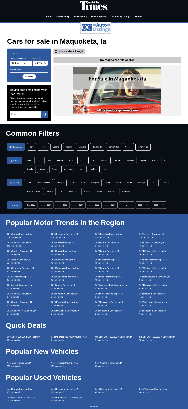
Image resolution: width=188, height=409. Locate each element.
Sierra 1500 (73, 191)
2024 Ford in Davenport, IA (19, 261)
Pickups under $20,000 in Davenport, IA (157, 338)
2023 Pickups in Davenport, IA (153, 269)
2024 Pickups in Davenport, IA (153, 252)
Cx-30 (154, 183)
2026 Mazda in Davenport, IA (108, 235)
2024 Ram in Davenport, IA (19, 295)
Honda (155, 160)
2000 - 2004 (110, 205)
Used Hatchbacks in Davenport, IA (66, 399)
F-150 (72, 183)
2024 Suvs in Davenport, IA (107, 261)
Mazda (60, 160)
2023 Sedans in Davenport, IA (64, 295)
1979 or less (126, 205)
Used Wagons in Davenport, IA (153, 390)
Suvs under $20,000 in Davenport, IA (23, 338)
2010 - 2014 (78, 205)
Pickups (43, 147)
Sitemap (94, 406)
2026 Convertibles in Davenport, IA (111, 286)
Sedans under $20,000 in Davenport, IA (69, 338)
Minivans (82, 147)
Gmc (93, 160)
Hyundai (30, 169)
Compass (95, 183)
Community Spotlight (121, 16)
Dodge (103, 160)
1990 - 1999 (159, 205)
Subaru (54, 169)
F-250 (99, 191)
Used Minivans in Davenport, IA (21, 399)
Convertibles (114, 147)
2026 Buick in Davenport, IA (19, 252)
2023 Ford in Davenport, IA (107, 252)
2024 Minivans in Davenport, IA (153, 286)
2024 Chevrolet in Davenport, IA (21, 312)
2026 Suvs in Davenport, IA (19, 235)
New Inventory (62, 16)
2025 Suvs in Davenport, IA (63, 244)
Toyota (143, 160)
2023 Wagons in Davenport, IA (65, 269)
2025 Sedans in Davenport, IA (108, 312)
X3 (61, 191)
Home (49, 16)
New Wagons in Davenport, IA (108, 364)
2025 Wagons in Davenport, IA (65, 278)
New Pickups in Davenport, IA (64, 364)
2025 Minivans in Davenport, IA (65, 312)
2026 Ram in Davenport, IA (19, 244)
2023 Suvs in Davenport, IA (63, 252)
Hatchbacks (97, 147)
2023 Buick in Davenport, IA (19, 303)
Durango (141, 183)
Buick (82, 160)
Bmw (71, 160)
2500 (108, 183)
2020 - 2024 (46, 205)
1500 (29, 183)
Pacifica (50, 191)
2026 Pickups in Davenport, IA (64, 235)
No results (29, 77)
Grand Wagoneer (33, 191)
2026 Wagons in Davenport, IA (153, 261)
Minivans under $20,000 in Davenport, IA (113, 338)
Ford (39, 160)
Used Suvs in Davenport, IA (19, 390)
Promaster (126, 191)
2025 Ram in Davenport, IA (63, 261)
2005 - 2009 (94, 205)
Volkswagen (69, 169)
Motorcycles (143, 147)
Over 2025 (31, 205)
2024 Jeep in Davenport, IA (19, 286)
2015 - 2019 (62, 205)
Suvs (32, 147)
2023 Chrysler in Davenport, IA (153, 303)
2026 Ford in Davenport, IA (107, 244)
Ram (49, 160)
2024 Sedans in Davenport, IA (152, 312)
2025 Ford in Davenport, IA (107, 269)
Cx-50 (118, 183)
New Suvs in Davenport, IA (19, 364)
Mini (105, 169)
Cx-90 (129, 183)
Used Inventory (80, 16)
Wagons (69, 147)
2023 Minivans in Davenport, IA (109, 303)
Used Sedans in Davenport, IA (108, 390)
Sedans (56, 147)
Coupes (128, 147)
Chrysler (130, 160)
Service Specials (99, 16)
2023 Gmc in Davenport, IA (63, 286)
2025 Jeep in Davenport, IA (151, 244)
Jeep (29, 160)
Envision (87, 191)
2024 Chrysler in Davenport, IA (109, 295)
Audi (82, 169)
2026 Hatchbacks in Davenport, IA (154, 278)
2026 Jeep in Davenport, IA (151, 235)
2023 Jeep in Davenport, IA (19, 278)
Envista (166, 183)
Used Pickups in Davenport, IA (64, 390)
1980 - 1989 (143, 205)
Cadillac (93, 169)
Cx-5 (83, 183)
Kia (165, 160)
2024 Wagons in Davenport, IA (109, 278)
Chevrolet (117, 160)
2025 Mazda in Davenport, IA (64, 303)
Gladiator (112, 191)
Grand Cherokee (43, 183)
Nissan (42, 169)
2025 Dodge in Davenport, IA (152, 295)
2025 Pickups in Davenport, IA (20, 269)
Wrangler (60, 183)
